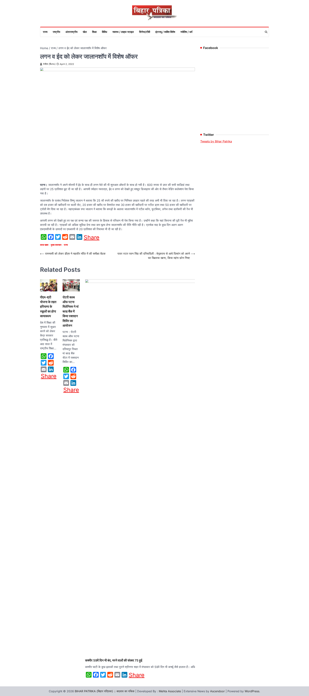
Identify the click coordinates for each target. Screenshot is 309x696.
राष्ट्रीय (56, 32)
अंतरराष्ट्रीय (71, 32)
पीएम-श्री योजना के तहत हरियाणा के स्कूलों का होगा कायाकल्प (48, 306)
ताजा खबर (44, 245)
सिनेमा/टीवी (144, 32)
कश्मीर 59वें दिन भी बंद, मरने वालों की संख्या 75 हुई (113, 660)
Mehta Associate (170, 691)
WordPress (252, 691)
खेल (85, 32)
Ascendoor (217, 691)
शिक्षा (94, 32)
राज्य (45, 32)
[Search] (266, 32)
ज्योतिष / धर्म (186, 32)
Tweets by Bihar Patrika (216, 141)
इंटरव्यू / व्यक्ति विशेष (165, 32)
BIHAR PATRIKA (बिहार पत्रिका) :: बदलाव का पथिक (104, 691)
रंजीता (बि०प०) (49, 64)
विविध (104, 32)
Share (91, 237)
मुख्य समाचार (56, 245)
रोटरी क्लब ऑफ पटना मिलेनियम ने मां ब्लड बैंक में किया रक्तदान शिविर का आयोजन (71, 311)
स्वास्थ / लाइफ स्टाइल (123, 32)
